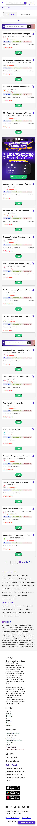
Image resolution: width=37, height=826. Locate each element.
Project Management (15, 585)
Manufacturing (26, 589)
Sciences (31, 592)
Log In (32, 3)
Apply (18, 53)
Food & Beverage (21, 579)
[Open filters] (18, 20)
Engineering (17, 589)
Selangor (12, 606)
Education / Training (7, 589)
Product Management (28, 585)
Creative (9, 575)
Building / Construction (21, 595)
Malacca (28, 609)
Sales (10, 592)
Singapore (10, 616)
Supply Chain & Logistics (8, 579)
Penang (25, 606)
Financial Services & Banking (9, 582)
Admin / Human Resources (20, 575)
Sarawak (29, 612)
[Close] (33, 26)
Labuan (4, 616)
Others (3, 575)
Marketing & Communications (27, 582)
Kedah (8, 609)
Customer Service (7, 599)
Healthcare (5, 592)
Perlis (3, 609)
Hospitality (4, 585)
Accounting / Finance (7, 595)
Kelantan (13, 609)
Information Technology (20, 592)
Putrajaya (19, 606)
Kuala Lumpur (5, 606)
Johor (30, 606)
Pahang (14, 612)
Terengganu (20, 609)
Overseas (17, 616)
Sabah (24, 612)
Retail (14, 599)
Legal (29, 579)
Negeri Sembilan (6, 612)
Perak (19, 612)
